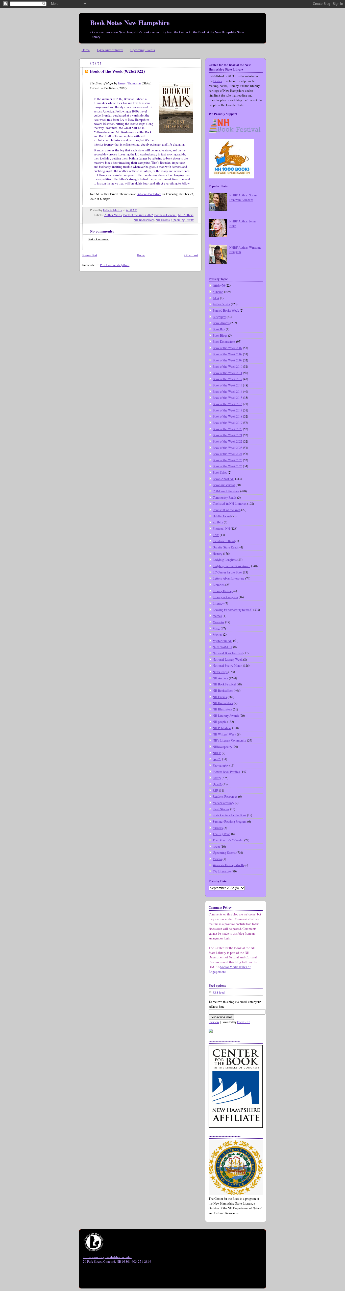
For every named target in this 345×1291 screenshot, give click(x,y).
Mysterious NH (222, 641)
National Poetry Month (227, 665)
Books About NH (223, 479)
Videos (217, 859)
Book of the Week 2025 (227, 460)
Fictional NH (221, 528)
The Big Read (221, 834)
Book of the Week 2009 (227, 360)
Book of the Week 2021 (227, 435)
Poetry (217, 778)
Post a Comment (98, 239)
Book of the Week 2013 (227, 385)
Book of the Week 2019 (227, 423)
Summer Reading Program (230, 821)
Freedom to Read (224, 541)
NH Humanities (223, 703)
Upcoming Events (142, 50)
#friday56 (219, 285)
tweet (216, 846)
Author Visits (113, 215)
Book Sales (220, 472)
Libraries (219, 585)
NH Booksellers (144, 220)
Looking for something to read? (233, 610)
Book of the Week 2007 (227, 348)
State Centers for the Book (229, 815)
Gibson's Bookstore (149, 194)
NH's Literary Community (229, 740)
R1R (215, 790)
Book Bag (219, 329)
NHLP (217, 753)
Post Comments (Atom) (115, 265)
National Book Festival (228, 653)
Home (86, 50)
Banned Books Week (226, 310)
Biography (219, 317)
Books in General (165, 215)
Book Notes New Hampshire (130, 22)
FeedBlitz (243, 1022)
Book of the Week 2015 (227, 398)
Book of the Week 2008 (227, 354)
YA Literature (222, 871)
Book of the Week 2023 (227, 448)
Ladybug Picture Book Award (231, 566)
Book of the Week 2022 (138, 215)
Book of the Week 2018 (227, 416)
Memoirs (218, 622)
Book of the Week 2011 (227, 373)
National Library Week (227, 659)
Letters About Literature (228, 578)
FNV (216, 535)
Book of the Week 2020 (227, 429)
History (217, 553)
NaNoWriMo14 (222, 647)
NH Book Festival (224, 684)
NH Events (163, 220)
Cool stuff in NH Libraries (230, 503)
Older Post (191, 255)
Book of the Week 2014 (227, 391)
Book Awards (221, 323)
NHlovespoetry (222, 747)
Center (217, 81)
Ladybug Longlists (225, 560)
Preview (214, 1022)
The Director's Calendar (228, 840)
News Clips (220, 672)
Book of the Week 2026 (227, 466)
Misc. (216, 628)
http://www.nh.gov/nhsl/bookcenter (107, 1257)
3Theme (218, 292)
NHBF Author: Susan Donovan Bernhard (243, 197)
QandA (217, 784)
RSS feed (219, 992)
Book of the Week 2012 (227, 379)
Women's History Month (228, 865)
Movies (217, 634)
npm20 (217, 759)
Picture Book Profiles (226, 772)
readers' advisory (223, 803)
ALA (216, 298)
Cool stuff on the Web (226, 510)
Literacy (218, 603)
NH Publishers (222, 728)
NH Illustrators (222, 709)
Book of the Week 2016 (227, 404)
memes (217, 616)
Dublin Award (222, 516)
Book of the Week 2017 (227, 410)
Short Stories (221, 809)
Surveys (218, 828)
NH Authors (185, 215)
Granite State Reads (226, 547)
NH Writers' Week (224, 734)
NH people (220, 722)
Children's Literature (226, 491)
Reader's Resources (225, 796)
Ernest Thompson (129, 83)
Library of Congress (225, 597)
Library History (223, 591)
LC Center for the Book (227, 572)
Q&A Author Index (110, 50)
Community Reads (224, 497)
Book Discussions (224, 341)
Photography (221, 765)
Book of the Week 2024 (227, 454)
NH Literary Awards (226, 715)
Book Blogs (220, 335)
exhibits (218, 522)
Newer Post (89, 255)
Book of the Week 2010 (227, 366)
